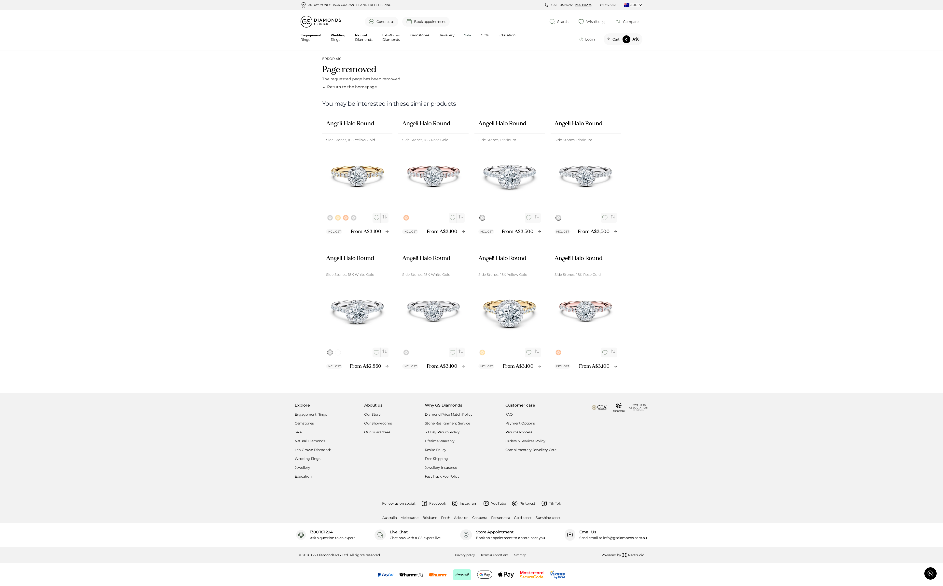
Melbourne (409, 517)
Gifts (485, 35)
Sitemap (520, 555)
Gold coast (523, 517)
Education (507, 35)
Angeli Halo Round (350, 123)
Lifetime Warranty (440, 441)
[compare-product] (384, 217)
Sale (298, 432)
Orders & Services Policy (525, 441)
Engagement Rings (311, 414)
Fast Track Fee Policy (442, 476)
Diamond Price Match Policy (448, 414)
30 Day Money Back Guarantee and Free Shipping (349, 4)
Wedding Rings (307, 458)
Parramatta (500, 517)
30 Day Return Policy (442, 432)
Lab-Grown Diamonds (313, 450)
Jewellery (446, 35)
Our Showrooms (378, 423)
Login (590, 39)
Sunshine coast (548, 517)
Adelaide (461, 517)
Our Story (372, 414)
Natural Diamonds (310, 441)
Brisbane (429, 517)
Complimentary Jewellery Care (530, 450)
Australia (389, 517)
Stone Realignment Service (447, 423)
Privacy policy (465, 555)
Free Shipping (436, 458)
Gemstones (419, 35)
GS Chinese (608, 5)
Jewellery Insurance (441, 467)
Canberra (479, 517)
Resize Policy (435, 450)
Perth (445, 517)
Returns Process (518, 432)
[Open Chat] (930, 573)
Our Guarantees (377, 432)
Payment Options (520, 423)
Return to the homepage (349, 87)
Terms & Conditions (494, 555)
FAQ (509, 414)
